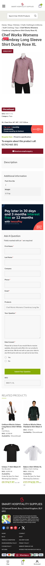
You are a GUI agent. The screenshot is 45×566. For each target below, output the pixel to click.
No (9, 361)
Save (6, 38)
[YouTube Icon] (12, 528)
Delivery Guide (24, 540)
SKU (6, 378)
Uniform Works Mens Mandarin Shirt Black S (32, 425)
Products (8, 302)
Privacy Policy (24, 543)
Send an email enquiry (23, 151)
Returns (4, 549)
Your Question (10, 313)
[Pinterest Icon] (15, 528)
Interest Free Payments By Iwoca (30, 549)
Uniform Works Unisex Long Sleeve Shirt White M (12, 426)
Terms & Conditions (8, 540)
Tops (17, 27)
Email (7, 291)
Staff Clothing (8, 27)
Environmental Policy (9, 543)
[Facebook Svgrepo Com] (4, 528)
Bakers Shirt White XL (32, 467)
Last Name (9, 257)
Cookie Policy (6, 546)
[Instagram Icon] (8, 528)
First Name (9, 246)
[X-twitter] (23, 528)
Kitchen (16, 25)
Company (8, 268)
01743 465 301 (10, 144)
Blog (3, 536)
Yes (9, 357)
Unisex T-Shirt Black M (11, 467)
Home (4, 25)
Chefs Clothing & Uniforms (31, 25)
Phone (7, 280)
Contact (22, 533)
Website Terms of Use (26, 546)
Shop (10, 25)
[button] (25, 12)
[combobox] (22, 16)
